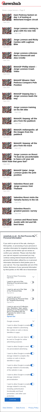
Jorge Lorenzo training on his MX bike (25, 108)
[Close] (36, 236)
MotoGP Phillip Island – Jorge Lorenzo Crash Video (25, 69)
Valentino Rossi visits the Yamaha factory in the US (26, 198)
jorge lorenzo (13, 10)
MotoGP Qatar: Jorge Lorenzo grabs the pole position (25, 172)
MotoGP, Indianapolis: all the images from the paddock (26, 132)
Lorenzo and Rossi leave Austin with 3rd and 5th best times (26, 222)
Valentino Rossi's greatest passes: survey (25, 209)
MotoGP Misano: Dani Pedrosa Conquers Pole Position (25, 82)
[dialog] (20, 322)
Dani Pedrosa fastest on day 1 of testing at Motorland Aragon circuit (26, 17)
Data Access (20, 408)
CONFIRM (12, 399)
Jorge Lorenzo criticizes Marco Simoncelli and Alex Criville (25, 55)
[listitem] (20, 276)
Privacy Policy (33, 408)
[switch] (32, 282)
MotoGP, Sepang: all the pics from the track (25, 144)
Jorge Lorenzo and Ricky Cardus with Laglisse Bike (26, 42)
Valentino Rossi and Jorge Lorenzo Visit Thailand (23, 186)
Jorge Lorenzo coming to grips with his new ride (26, 29)
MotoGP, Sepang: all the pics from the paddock (25, 119)
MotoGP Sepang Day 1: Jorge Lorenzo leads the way (25, 96)
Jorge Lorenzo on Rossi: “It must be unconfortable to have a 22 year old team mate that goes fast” (20, 158)
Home (4, 10)
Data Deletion (8, 408)
